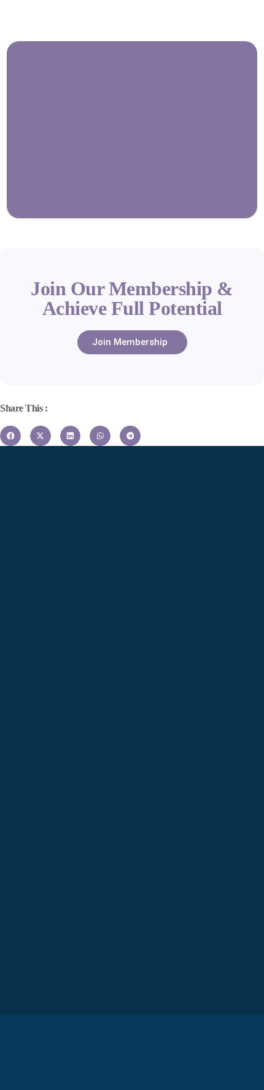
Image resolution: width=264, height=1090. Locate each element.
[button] (10, 436)
